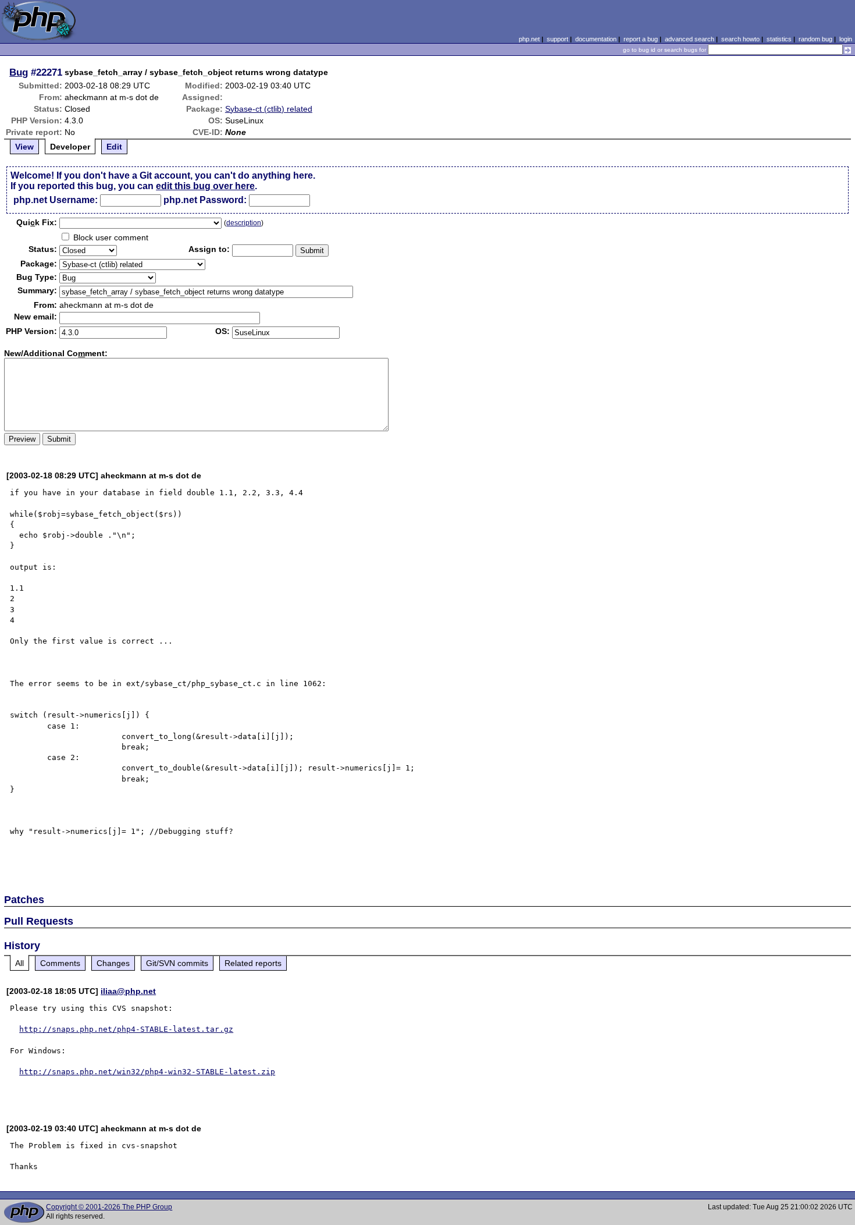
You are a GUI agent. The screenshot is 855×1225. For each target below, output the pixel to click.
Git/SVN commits (177, 963)
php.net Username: (55, 200)
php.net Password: (205, 200)
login (845, 38)
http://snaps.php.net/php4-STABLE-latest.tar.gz (126, 1029)
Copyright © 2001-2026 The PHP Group (109, 1207)
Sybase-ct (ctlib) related (268, 108)
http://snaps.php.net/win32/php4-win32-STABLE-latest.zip (147, 1071)
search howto (740, 38)
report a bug (641, 38)
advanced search (689, 38)
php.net (529, 38)
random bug (815, 38)
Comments (60, 963)
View (24, 146)
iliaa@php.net (128, 991)
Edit (114, 146)
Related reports (253, 963)
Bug (18, 72)
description (243, 223)
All (19, 963)
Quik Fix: (36, 222)
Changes (113, 963)
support (557, 38)
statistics (779, 38)
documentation (596, 38)
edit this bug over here (205, 186)
